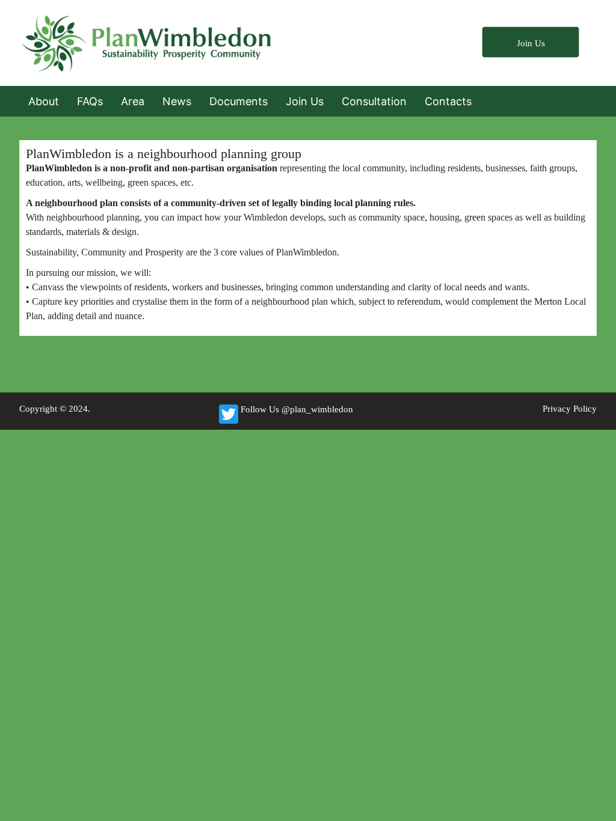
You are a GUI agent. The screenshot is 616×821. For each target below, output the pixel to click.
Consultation (374, 101)
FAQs (90, 101)
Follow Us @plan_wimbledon (297, 409)
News (176, 101)
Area (132, 101)
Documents (238, 101)
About (43, 101)
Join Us (305, 101)
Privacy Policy (570, 409)
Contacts (448, 101)
